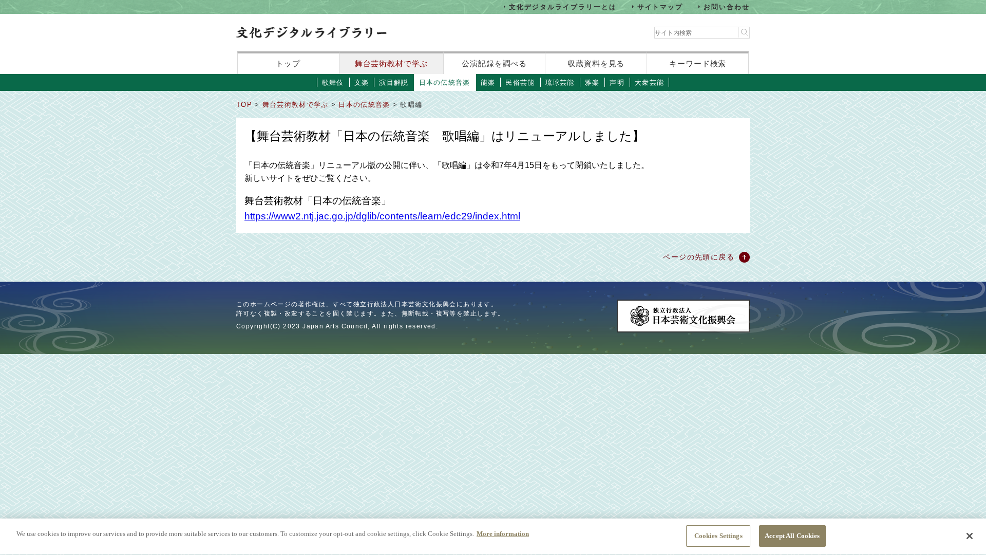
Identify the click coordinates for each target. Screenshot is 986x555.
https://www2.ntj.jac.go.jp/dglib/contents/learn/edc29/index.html (382, 216)
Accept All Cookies (792, 536)
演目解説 (393, 82)
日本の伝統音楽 (444, 82)
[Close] (969, 536)
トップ (288, 63)
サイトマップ (660, 6)
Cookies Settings (718, 536)
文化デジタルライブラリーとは (562, 6)
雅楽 (592, 82)
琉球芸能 (560, 82)
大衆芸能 (649, 82)
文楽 (361, 82)
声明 (617, 82)
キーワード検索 (697, 63)
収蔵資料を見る (595, 63)
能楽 (488, 82)
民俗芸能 (520, 82)
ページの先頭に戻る (698, 257)
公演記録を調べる (494, 63)
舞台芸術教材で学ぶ (391, 63)
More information (503, 534)
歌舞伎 (333, 82)
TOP (244, 104)
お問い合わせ (727, 6)
